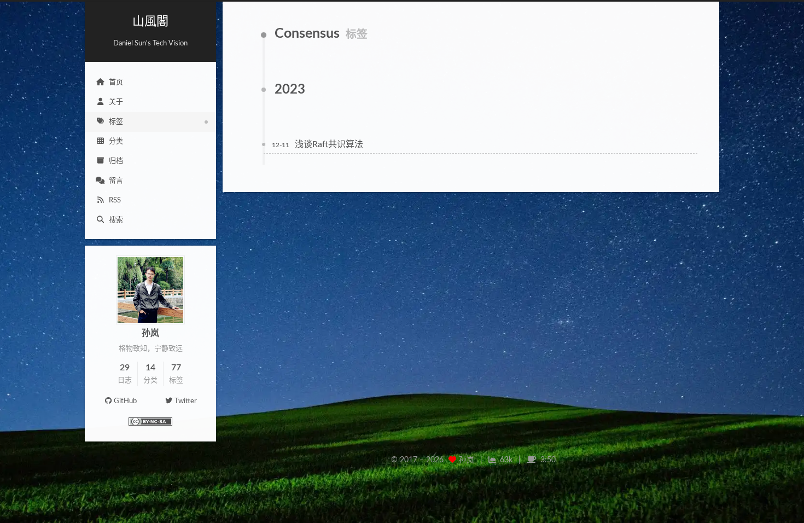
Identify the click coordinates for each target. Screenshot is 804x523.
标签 (116, 121)
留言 (116, 180)
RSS (115, 200)
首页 (116, 82)
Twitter (185, 401)
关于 (116, 102)
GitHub (125, 401)
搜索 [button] (116, 220)
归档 (116, 161)
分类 (116, 141)
